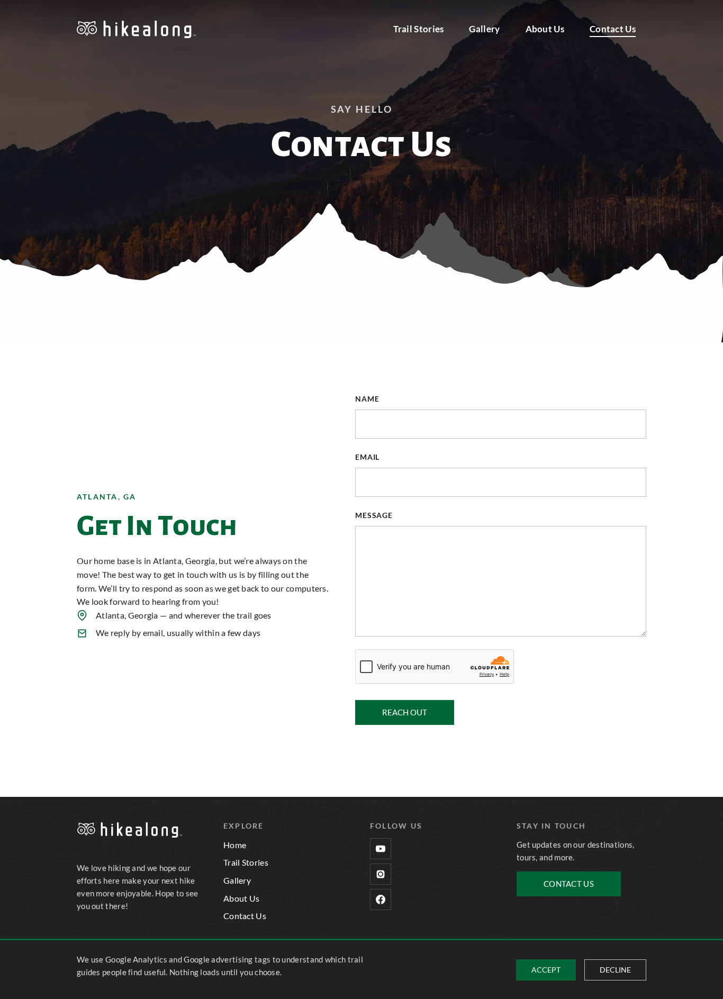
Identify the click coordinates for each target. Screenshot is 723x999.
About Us (545, 28)
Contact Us (613, 28)
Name (367, 398)
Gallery (484, 28)
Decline (615, 969)
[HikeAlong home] (136, 29)
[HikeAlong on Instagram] (380, 874)
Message (374, 515)
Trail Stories (418, 28)
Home (234, 845)
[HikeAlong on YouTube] (380, 848)
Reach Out (404, 712)
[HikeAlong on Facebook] (380, 899)
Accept (546, 969)
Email (367, 456)
